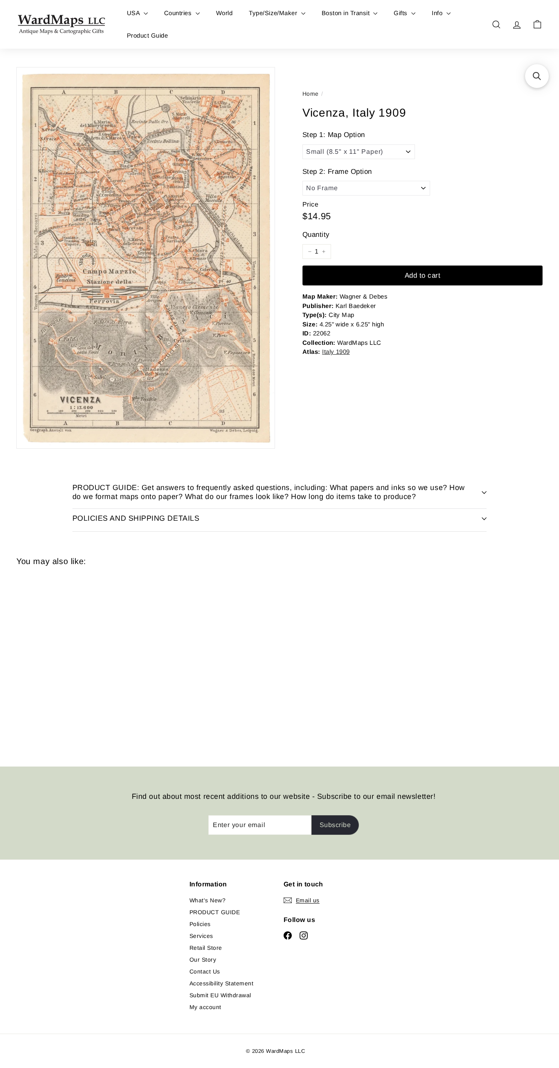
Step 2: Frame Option (337, 171)
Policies (200, 924)
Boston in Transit (347, 12)
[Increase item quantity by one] (323, 251)
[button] (537, 76)
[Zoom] (146, 257)
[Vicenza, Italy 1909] (56, 660)
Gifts (401, 12)
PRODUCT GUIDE (214, 912)
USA (134, 12)
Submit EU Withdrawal (220, 995)
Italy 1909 (336, 351)
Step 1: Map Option (333, 135)
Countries (179, 12)
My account (205, 1007)
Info (438, 12)
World (224, 12)
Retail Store (205, 947)
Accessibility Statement (221, 983)
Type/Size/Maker (274, 12)
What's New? (207, 900)
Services (201, 936)
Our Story (202, 959)
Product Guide (147, 35)
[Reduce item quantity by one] (309, 251)
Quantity (316, 234)
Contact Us (204, 971)
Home (310, 93)
